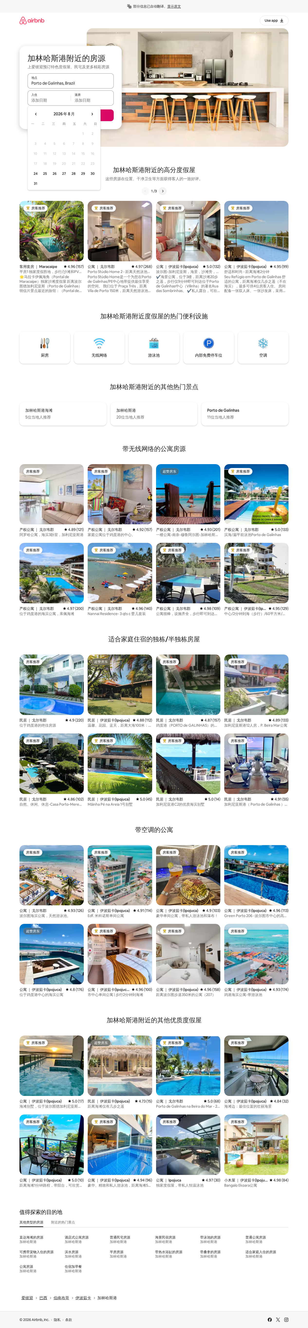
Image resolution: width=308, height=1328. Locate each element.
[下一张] (163, 191)
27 (64, 173)
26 (54, 173)
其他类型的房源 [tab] (31, 1222)
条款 (68, 1320)
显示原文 (174, 6)
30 (93, 173)
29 (83, 173)
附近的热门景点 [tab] (63, 1222)
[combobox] (70, 83)
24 (35, 173)
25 (45, 173)
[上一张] (145, 191)
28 (73, 173)
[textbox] (49, 100)
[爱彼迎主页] (31, 20)
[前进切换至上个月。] (36, 114)
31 (35, 183)
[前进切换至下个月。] (92, 114)
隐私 (57, 1320)
